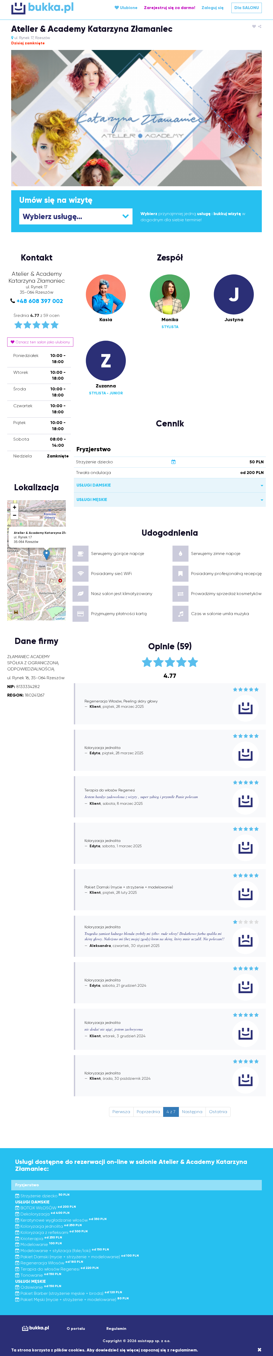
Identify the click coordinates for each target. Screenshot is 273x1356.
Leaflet (60, 618)
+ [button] (14, 507)
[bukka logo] (35, 1328)
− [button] (14, 515)
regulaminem (183, 1350)
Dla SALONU (246, 7)
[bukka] (53, 8)
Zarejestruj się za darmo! (169, 7)
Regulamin (116, 1328)
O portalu (76, 1328)
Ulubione (128, 7)
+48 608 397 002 (40, 301)
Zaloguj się (213, 7)
